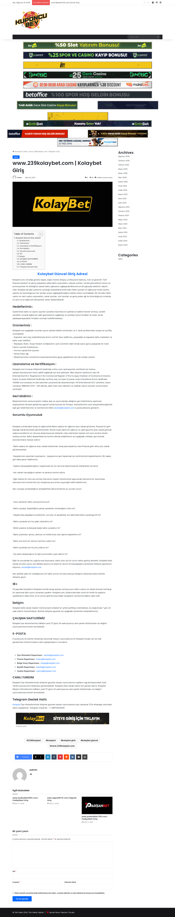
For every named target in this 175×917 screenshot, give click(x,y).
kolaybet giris (69, 740)
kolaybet (51, 740)
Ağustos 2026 (124, 156)
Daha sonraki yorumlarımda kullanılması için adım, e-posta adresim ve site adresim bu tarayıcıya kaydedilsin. (60, 893)
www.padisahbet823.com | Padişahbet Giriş (25, 799)
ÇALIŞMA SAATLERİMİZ (29, 259)
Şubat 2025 (122, 232)
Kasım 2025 (122, 194)
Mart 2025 (122, 228)
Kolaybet (16, 704)
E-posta (16, 882)
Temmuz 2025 (124, 211)
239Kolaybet (34, 740)
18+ (21, 254)
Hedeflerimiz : (24, 241)
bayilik (39, 667)
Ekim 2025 (122, 198)
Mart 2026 (122, 177)
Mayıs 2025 (122, 220)
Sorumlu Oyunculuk (27, 251)
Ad (14, 871)
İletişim (22, 256)
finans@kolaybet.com (45, 659)
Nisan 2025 (122, 224)
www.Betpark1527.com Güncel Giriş (65, 3)
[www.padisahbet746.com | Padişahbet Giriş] (97, 805)
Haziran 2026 (123, 165)
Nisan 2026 (122, 173)
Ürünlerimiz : (25, 243)
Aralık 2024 (122, 241)
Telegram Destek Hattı (29, 267)
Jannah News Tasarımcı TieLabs (61, 912)
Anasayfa (18, 151)
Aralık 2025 (122, 190)
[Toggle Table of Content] (39, 234)
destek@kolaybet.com (31, 567)
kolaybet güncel (90, 740)
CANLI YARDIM (26, 264)
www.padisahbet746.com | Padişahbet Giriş (94, 817)
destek (57, 408)
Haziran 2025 (123, 215)
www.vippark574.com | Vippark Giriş (61, 799)
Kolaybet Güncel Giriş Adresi (28, 238)
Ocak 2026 (122, 186)
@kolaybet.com (67, 408)
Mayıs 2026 (122, 169)
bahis (25, 151)
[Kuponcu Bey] (31, 20)
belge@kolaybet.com (50, 663)
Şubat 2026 (122, 182)
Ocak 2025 (122, 236)
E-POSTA (23, 262)
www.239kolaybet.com (63, 746)
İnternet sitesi (70, 882)
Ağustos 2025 (124, 207)
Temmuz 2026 (124, 161)
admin (19, 177)
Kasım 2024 (122, 245)
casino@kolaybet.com (46, 671)
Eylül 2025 (122, 203)
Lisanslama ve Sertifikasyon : (31, 246)
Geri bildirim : (25, 248)
